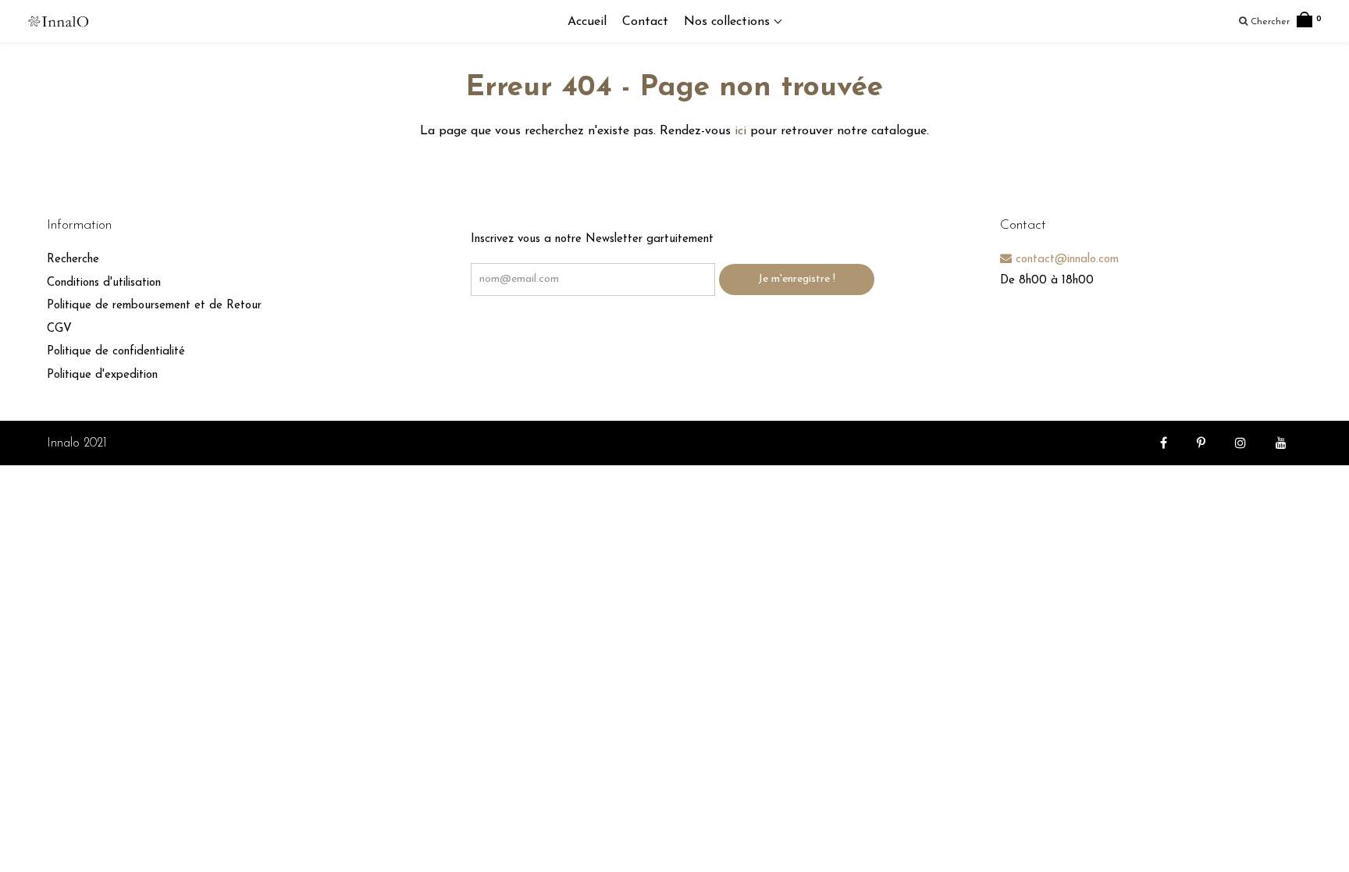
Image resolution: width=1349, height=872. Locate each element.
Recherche (73, 259)
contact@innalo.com (1065, 259)
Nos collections (729, 22)
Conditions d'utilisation (104, 283)
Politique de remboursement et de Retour (154, 305)
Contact (645, 22)
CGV (59, 329)
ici (740, 131)
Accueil (587, 22)
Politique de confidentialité (116, 352)
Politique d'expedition (102, 375)
